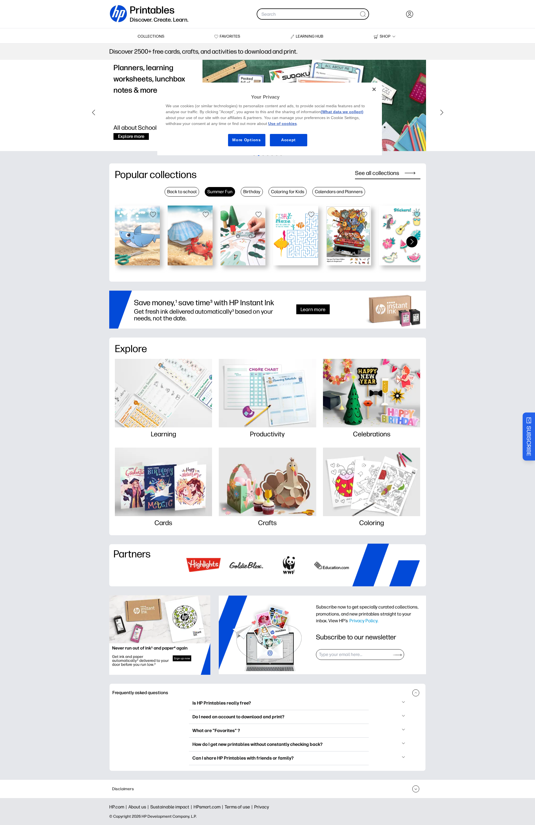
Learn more (312, 309)
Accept (288, 140)
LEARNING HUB (309, 36)
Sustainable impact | (171, 807)
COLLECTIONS (151, 36)
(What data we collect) (342, 112)
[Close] (374, 89)
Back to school (182, 191)
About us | (139, 807)
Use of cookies (282, 123)
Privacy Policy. (363, 620)
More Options (246, 140)
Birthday (251, 191)
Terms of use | (239, 807)
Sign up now (182, 658)
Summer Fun (220, 191)
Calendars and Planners (339, 191)
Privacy (261, 807)
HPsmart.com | (209, 807)
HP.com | (118, 807)
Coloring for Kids (287, 191)
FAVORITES (230, 36)
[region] (269, 119)
